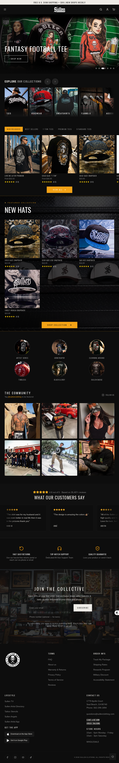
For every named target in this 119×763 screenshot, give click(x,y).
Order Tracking (93, 723)
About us (52, 664)
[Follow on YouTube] (23, 757)
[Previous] (8, 44)
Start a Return (92, 719)
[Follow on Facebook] (7, 757)
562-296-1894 (100, 708)
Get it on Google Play (19, 740)
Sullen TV (9, 701)
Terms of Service (55, 680)
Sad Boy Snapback (87, 260)
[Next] (111, 44)
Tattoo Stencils (11, 711)
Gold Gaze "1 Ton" (49, 175)
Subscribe (83, 608)
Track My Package (101, 659)
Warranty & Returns (57, 669)
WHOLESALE (92, 742)
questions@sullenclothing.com (100, 714)
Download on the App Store (21, 734)
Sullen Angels (11, 716)
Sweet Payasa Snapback (15, 310)
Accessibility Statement (103, 680)
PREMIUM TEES (65, 129)
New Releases (13, 129)
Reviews (52, 685)
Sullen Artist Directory (14, 706)
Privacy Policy (54, 675)
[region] (59, 44)
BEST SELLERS (31, 129)
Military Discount (100, 675)
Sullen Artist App (12, 721)
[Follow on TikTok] (31, 757)
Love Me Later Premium (14, 175)
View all (58, 189)
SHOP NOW (16, 66)
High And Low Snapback (52, 260)
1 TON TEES (48, 129)
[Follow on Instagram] (15, 757)
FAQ (50, 659)
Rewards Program (101, 669)
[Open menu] (5, 9)
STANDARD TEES (84, 129)
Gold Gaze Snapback (88, 175)
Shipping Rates (100, 664)
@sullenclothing (15, 397)
